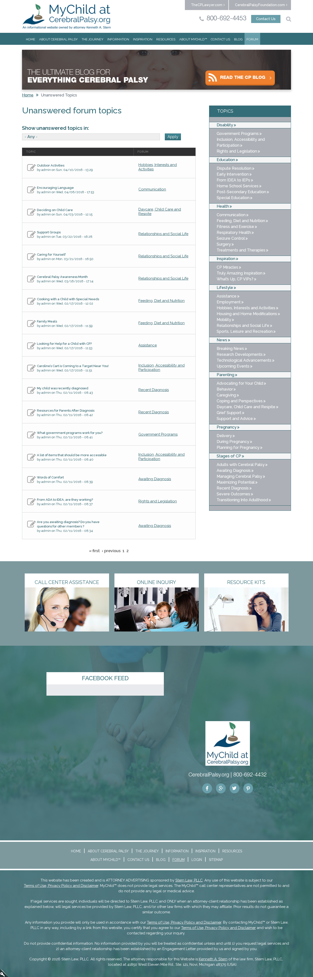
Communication (152, 189)
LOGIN (196, 860)
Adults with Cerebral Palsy (241, 464)
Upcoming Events (233, 366)
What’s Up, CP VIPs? (235, 279)
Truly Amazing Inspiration (239, 273)
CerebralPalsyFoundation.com (260, 5)
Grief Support (229, 412)
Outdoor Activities (50, 165)
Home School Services (237, 186)
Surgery (224, 244)
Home (30, 39)
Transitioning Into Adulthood (242, 500)
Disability (225, 125)
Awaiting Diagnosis (154, 479)
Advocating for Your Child (240, 383)
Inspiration (142, 39)
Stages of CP (229, 456)
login (4, 972)
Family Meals (47, 321)
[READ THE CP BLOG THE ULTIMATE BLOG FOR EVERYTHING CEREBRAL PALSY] (156, 49)
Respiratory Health (234, 232)
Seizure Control (231, 238)
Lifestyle (225, 287)
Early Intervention (233, 174)
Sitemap (216, 860)
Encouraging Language (55, 188)
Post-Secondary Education (241, 192)
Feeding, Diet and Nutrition (161, 300)
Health (223, 206)
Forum (252, 39)
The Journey (92, 39)
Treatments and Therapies (241, 250)
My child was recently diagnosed (62, 388)
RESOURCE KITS (246, 582)
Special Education (233, 197)
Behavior (225, 389)
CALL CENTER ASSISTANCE (67, 582)
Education (226, 159)
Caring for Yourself (51, 254)
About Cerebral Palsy (58, 39)
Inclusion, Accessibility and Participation (241, 142)
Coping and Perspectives (240, 401)
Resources (165, 39)
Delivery (224, 435)
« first (94, 550)
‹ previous (111, 550)
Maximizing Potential (236, 482)
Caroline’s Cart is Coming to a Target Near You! (73, 366)
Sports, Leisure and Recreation (245, 331)
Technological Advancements (244, 360)
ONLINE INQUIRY (156, 582)
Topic (31, 152)
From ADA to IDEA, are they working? (65, 499)
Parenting (225, 374)
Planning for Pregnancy (238, 447)
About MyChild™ (193, 39)
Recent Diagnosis (153, 390)
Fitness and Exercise (235, 226)
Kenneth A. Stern (213, 959)
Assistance (147, 345)
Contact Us (266, 19)
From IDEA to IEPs (233, 180)
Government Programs (158, 434)
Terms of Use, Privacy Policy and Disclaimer (61, 885)
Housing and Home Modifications (247, 313)
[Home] (66, 16)
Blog (238, 39)
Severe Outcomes (233, 494)
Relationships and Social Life (163, 234)
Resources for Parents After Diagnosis (65, 410)
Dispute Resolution (234, 168)
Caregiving (226, 395)
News (222, 340)
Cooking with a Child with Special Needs (68, 299)
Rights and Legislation (157, 501)
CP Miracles (227, 267)
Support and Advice (235, 418)
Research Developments (240, 354)
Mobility (224, 319)
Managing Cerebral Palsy (239, 476)
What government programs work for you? (69, 433)
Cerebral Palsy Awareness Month (62, 277)
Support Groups (49, 232)
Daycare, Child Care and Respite (246, 407)
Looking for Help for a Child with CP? (64, 344)
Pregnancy (226, 427)
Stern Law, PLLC (189, 880)
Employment (229, 302)
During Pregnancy (233, 441)
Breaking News (230, 348)
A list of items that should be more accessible (72, 455)
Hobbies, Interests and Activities (246, 308)
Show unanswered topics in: (55, 128)
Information (118, 39)
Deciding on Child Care (55, 210)
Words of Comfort (50, 477)
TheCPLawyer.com (206, 5)
